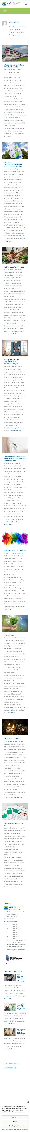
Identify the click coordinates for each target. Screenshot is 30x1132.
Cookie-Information (7, 1129)
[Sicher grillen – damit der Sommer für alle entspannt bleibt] (10, 1007)
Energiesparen (12, 623)
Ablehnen (15, 1121)
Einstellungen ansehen (15, 1126)
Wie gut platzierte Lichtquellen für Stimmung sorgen (12, 348)
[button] (27, 1102)
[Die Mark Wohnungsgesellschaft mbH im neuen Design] (15, 150)
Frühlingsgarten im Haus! (12, 255)
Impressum (25, 1129)
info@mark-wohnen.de (12, 921)
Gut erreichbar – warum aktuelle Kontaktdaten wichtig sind (21, 1032)
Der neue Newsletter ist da (12, 811)
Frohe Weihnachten (12, 727)
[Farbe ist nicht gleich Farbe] (15, 539)
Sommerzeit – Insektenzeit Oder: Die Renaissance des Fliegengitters (12, 445)
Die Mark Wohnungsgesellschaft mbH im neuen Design (12, 150)
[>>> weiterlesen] (13, 334)
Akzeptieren (15, 1117)
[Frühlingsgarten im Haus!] (15, 255)
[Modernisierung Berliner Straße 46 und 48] (15, 53)
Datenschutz (17, 1129)
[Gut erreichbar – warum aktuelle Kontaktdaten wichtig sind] (10, 1032)
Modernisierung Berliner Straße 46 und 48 (12, 53)
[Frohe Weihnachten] (15, 727)
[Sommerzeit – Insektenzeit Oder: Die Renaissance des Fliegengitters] (15, 445)
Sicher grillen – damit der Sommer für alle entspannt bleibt (21, 1007)
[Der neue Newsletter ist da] (15, 811)
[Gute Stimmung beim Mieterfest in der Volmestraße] (10, 977)
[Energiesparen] (15, 623)
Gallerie (17, 53)
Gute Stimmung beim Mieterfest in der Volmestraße (21, 978)
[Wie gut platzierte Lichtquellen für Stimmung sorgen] (15, 348)
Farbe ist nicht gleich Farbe (12, 539)
